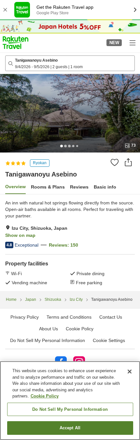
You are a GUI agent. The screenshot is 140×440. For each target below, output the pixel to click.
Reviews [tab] (79, 186)
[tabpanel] (70, 242)
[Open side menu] (132, 42)
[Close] (129, 371)
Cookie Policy (45, 396)
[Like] (114, 162)
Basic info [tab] (105, 186)
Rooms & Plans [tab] (48, 186)
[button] (15, 42)
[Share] (128, 162)
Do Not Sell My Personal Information (70, 409)
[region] (70, 400)
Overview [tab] (15, 186)
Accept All (70, 427)
